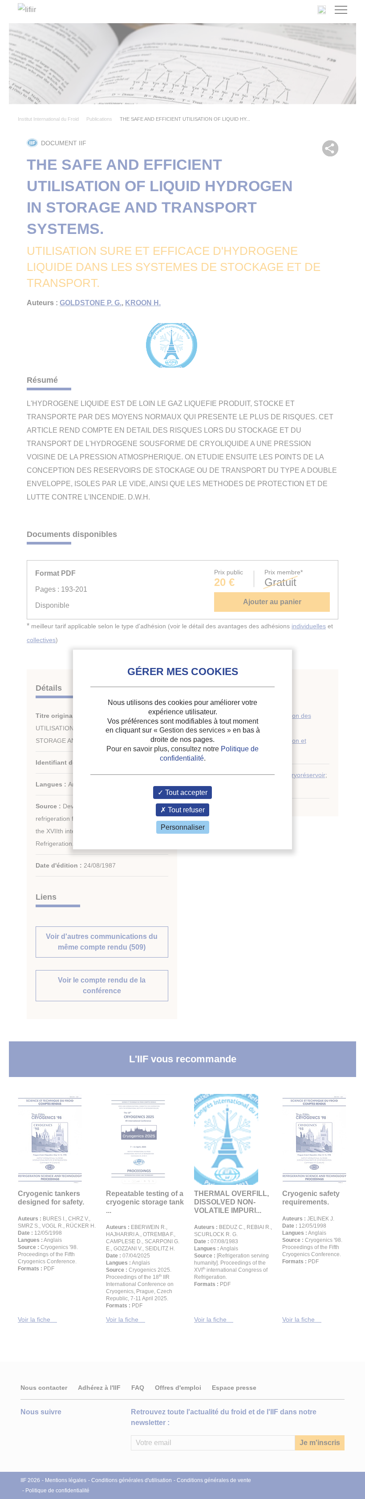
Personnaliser (183, 827)
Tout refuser (185, 810)
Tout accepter (185, 792)
